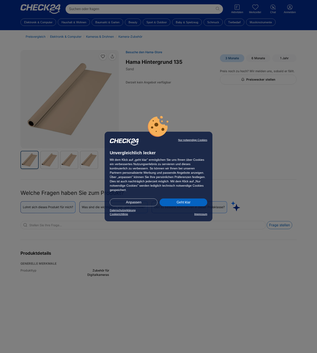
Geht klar (183, 202)
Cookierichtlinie (119, 214)
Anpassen (133, 202)
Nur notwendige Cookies (192, 140)
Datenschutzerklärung (123, 210)
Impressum (200, 214)
